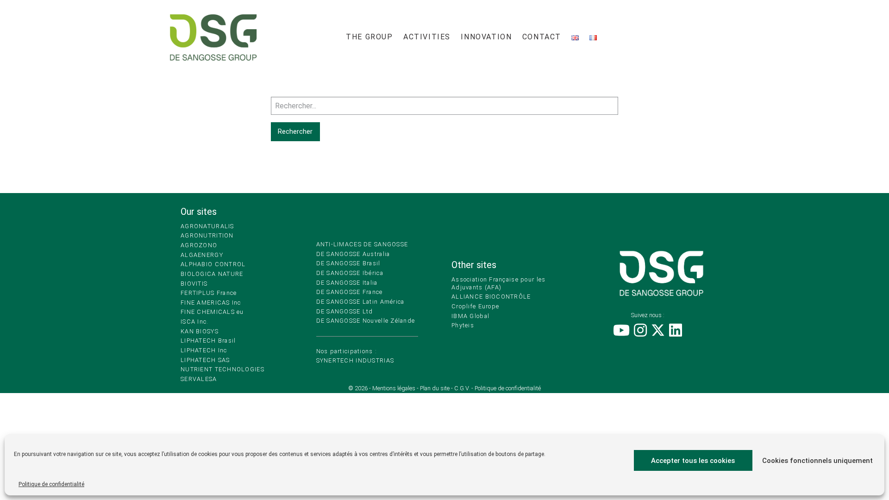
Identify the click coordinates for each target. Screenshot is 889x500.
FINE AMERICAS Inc (211, 302)
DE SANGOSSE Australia (353, 253)
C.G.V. (462, 388)
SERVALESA (199, 378)
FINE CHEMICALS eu (212, 311)
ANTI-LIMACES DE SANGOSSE (362, 244)
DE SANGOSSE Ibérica (349, 272)
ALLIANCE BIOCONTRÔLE (491, 296)
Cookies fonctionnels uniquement (817, 460)
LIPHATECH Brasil (208, 340)
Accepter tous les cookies (693, 460)
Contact (541, 36)
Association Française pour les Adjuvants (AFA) (498, 283)
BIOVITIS (194, 283)
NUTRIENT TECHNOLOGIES (222, 369)
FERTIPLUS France (209, 292)
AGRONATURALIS (207, 226)
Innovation (486, 36)
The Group (369, 36)
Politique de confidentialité (51, 484)
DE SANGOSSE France (349, 291)
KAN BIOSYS (200, 331)
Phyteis (462, 325)
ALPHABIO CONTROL (213, 264)
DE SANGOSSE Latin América (360, 301)
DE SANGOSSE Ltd (344, 311)
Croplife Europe (475, 306)
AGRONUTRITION (207, 235)
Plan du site (435, 388)
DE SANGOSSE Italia (347, 282)
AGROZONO (199, 245)
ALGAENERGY (202, 254)
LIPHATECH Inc (204, 350)
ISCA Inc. (195, 321)
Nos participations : (346, 351)
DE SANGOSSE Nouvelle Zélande (365, 320)
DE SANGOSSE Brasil (348, 263)
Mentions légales (393, 388)
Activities (427, 36)
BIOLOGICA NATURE (212, 273)
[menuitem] (369, 37)
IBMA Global (470, 315)
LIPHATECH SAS (205, 359)
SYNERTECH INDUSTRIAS (355, 360)
